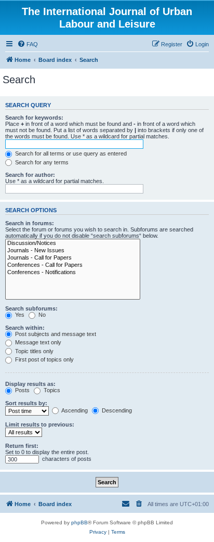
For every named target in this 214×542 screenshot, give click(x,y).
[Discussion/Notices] (72, 243)
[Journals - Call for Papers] (72, 258)
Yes (19, 315)
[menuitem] (27, 44)
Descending (116, 410)
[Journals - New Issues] (72, 250)
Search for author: (30, 175)
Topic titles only (34, 351)
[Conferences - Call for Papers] (72, 265)
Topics (51, 390)
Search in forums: (29, 223)
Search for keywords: (34, 117)
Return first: (21, 446)
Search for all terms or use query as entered (70, 153)
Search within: (25, 328)
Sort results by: (26, 403)
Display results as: (30, 384)
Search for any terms (41, 162)
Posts (22, 390)
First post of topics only (44, 359)
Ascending (74, 410)
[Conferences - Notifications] (72, 272)
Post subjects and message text (55, 334)
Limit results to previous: (39, 424)
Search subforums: (31, 308)
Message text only (37, 342)
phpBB (79, 522)
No (41, 315)
